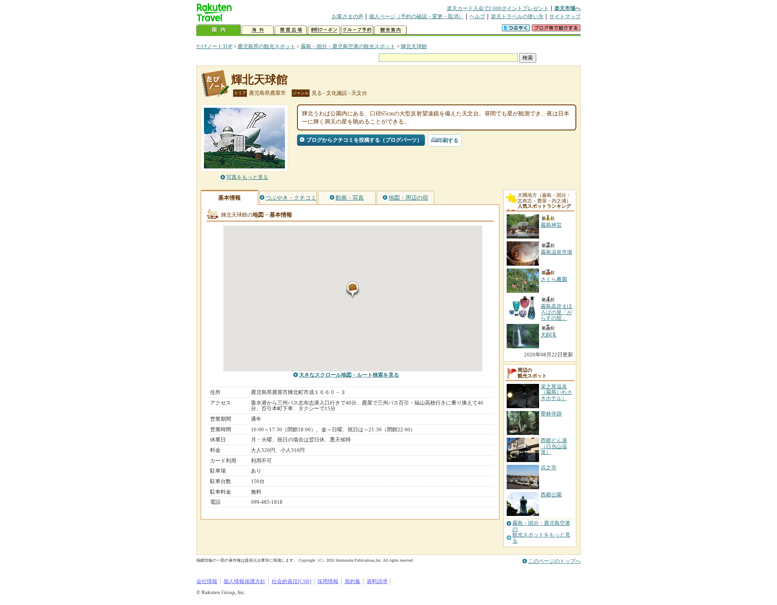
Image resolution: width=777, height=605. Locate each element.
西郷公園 (551, 495)
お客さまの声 (347, 16)
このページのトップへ (554, 561)
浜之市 (548, 467)
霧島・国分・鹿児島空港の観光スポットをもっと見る (541, 531)
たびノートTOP (214, 46)
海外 (258, 30)
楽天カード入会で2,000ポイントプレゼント (498, 8)
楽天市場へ (567, 8)
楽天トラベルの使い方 (517, 16)
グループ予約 (357, 30)
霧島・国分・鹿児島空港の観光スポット (348, 46)
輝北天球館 (414, 46)
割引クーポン (324, 30)
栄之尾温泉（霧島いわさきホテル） (556, 392)
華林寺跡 (551, 414)
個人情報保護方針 (244, 581)
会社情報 (206, 581)
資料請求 (377, 581)
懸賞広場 (291, 30)
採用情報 (327, 581)
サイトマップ (565, 16)
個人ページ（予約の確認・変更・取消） (416, 16)
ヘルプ (477, 16)
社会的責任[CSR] (291, 581)
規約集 (353, 581)
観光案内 (390, 30)
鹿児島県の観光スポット (266, 46)
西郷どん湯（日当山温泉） (554, 446)
